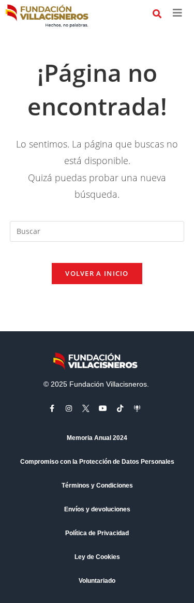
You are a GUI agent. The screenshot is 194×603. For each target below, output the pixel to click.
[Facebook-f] (51, 408)
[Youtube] (103, 408)
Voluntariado (97, 580)
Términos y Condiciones (97, 485)
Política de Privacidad (97, 533)
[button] (157, 14)
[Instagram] (69, 408)
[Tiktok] (120, 408)
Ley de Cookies (97, 557)
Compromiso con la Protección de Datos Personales (97, 461)
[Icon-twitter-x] (86, 408)
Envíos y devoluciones (97, 509)
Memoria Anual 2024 (97, 438)
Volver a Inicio (97, 273)
